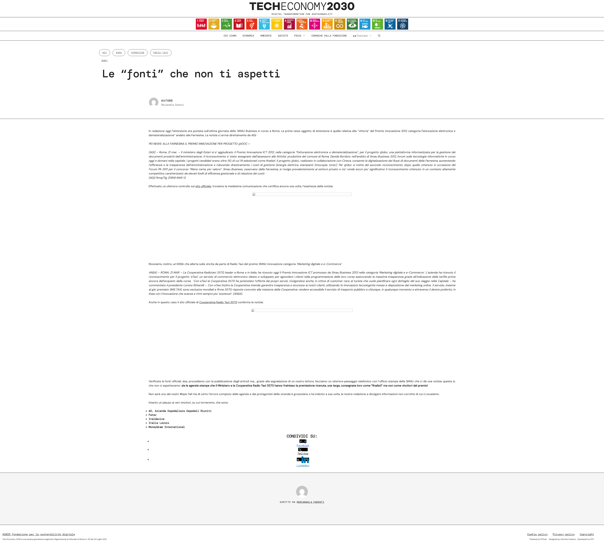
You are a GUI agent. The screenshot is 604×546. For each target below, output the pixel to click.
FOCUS (297, 35)
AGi (104, 52)
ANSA (119, 52)
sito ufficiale (203, 186)
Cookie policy (537, 534)
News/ (104, 60)
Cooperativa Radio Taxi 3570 (218, 302)
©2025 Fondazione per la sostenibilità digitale (39, 534)
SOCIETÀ (283, 35)
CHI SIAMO (230, 35)
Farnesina (137, 52)
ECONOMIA (248, 35)
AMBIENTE (266, 35)
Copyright (587, 534)
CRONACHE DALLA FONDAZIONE (329, 35)
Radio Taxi (160, 52)
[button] (379, 35)
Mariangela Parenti (172, 104)
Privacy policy (564, 534)
